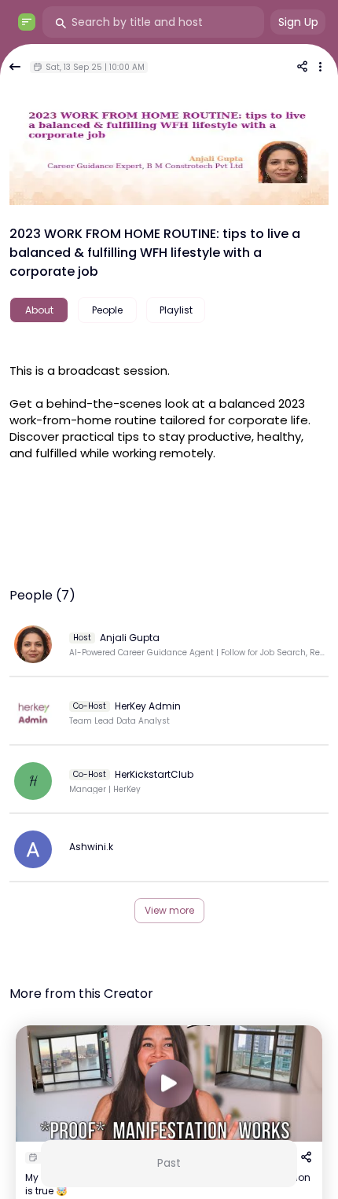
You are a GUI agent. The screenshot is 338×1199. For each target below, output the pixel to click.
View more (169, 910)
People (107, 310)
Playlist (176, 310)
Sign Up (298, 22)
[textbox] (169, 409)
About (39, 310)
